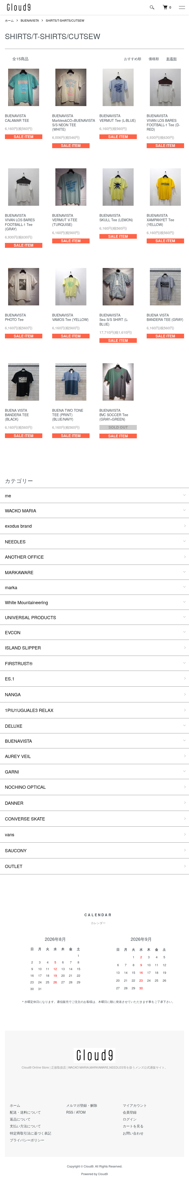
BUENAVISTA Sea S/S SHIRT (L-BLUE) (113, 319)
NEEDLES (15, 541)
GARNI (12, 771)
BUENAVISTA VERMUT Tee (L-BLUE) (117, 118)
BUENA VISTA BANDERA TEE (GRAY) (165, 317)
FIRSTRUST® (18, 663)
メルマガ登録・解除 (81, 1105)
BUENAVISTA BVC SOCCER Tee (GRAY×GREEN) (113, 415)
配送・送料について (25, 1112)
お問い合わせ (133, 1133)
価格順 (154, 58)
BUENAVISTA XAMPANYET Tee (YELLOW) (160, 220)
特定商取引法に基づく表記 (30, 1133)
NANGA (13, 694)
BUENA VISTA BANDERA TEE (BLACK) (17, 415)
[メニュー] (181, 7)
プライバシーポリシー (27, 1139)
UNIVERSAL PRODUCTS (30, 617)
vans (9, 834)
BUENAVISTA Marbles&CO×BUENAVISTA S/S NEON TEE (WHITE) (73, 122)
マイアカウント (135, 1105)
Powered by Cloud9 (94, 1174)
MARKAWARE (19, 572)
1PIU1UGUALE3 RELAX (29, 710)
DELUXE (13, 726)
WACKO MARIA (20, 510)
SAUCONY (16, 850)
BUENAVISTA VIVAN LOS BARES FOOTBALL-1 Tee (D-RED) (163, 122)
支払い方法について (25, 1125)
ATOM (81, 1112)
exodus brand (18, 525)
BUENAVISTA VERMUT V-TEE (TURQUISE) (64, 220)
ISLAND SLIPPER (23, 647)
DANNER (14, 803)
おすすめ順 (132, 58)
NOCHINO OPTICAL (25, 787)
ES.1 (10, 678)
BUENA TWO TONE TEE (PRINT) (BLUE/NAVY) (67, 415)
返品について (20, 1119)
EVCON (12, 632)
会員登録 (130, 1112)
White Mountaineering (26, 602)
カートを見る (133, 1125)
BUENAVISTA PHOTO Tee (15, 317)
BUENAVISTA (30, 20)
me (8, 495)
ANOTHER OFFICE (24, 556)
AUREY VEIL (18, 756)
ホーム (9, 20)
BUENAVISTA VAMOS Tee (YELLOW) (70, 317)
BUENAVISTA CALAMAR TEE (17, 118)
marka (11, 587)
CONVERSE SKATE (25, 818)
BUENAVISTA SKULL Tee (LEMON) (116, 217)
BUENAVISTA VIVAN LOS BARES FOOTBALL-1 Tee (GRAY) (20, 222)
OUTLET (13, 866)
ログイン (130, 1119)
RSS (69, 1112)
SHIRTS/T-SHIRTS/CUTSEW (65, 20)
